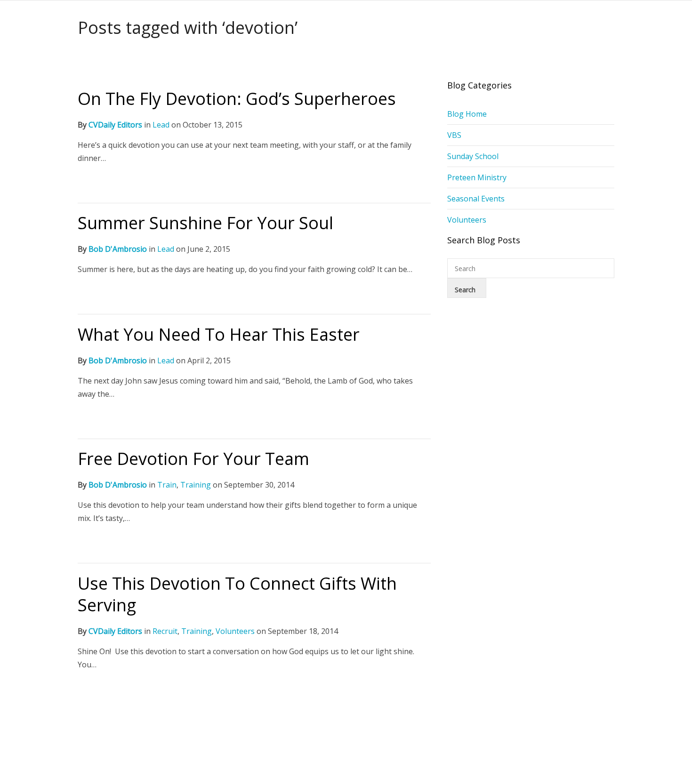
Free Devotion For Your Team (193, 458)
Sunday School (473, 156)
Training (195, 485)
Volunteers (235, 631)
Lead (161, 125)
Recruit (165, 631)
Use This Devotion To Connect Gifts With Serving (237, 594)
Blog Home (467, 114)
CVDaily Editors (115, 125)
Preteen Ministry (477, 177)
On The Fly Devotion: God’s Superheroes (237, 98)
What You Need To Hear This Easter (219, 334)
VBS (454, 135)
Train (167, 485)
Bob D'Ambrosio (118, 249)
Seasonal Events (476, 198)
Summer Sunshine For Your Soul (205, 222)
